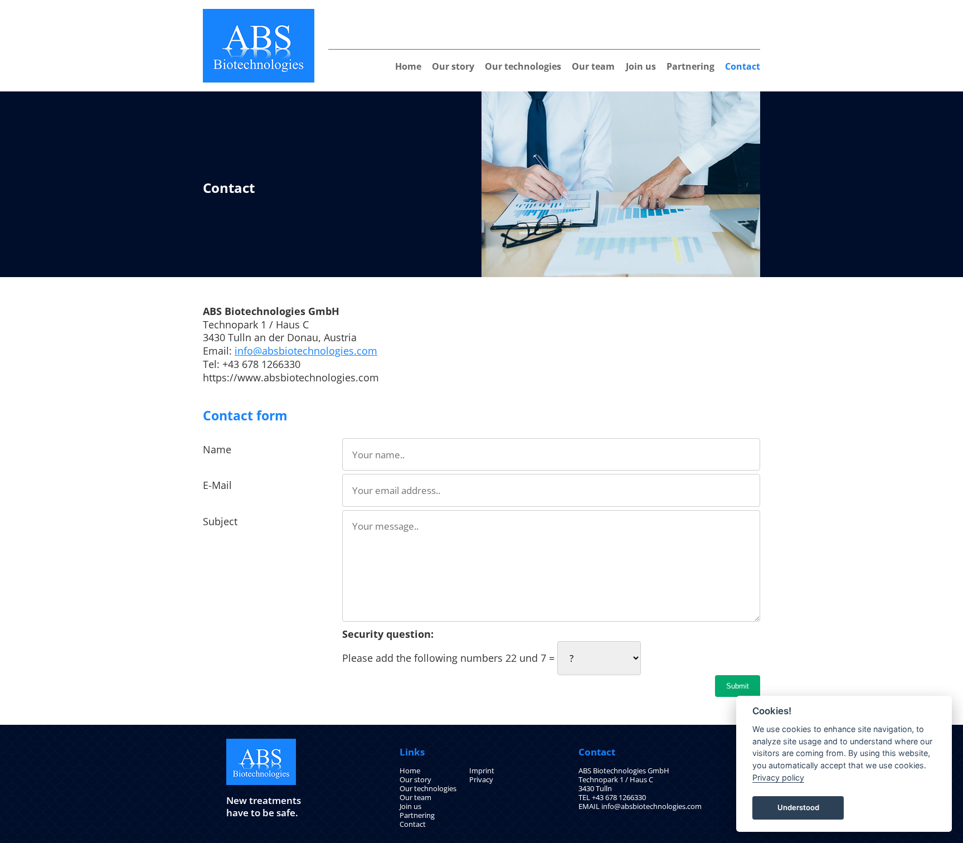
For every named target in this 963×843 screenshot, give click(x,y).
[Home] (258, 13)
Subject (220, 521)
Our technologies (523, 66)
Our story (453, 66)
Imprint (481, 771)
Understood (798, 807)
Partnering (690, 66)
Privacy (481, 779)
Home (408, 66)
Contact (742, 66)
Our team (593, 66)
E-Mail (217, 485)
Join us (640, 66)
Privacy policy (778, 777)
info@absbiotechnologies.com (306, 350)
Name (217, 449)
